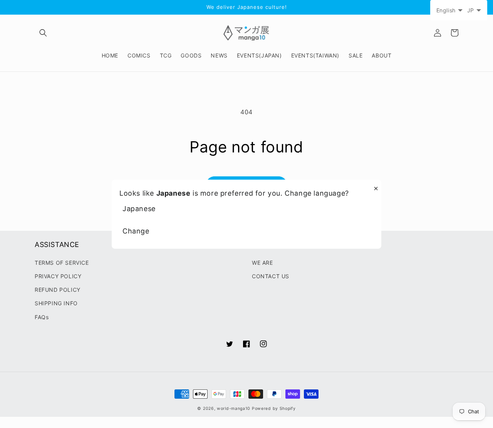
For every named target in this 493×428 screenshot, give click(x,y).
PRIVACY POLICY (58, 276)
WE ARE (262, 262)
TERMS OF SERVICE (62, 262)
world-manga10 (233, 408)
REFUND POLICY (57, 289)
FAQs (42, 317)
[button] (43, 32)
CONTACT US (270, 276)
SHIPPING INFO (56, 303)
